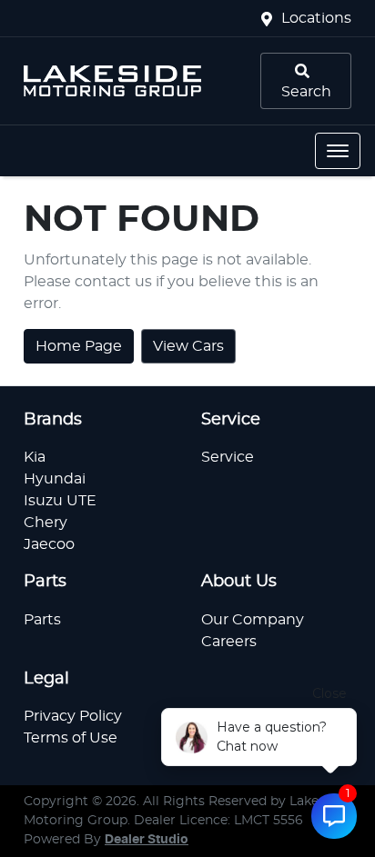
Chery (45, 522)
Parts (42, 620)
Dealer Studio (146, 839)
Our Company (252, 620)
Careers (229, 641)
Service (227, 457)
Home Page (78, 346)
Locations (316, 18)
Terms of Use (70, 738)
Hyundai (55, 479)
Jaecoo (49, 544)
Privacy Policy (73, 716)
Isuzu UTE (60, 500)
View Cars (188, 346)
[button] (337, 151)
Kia (35, 457)
